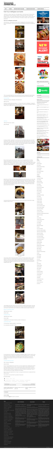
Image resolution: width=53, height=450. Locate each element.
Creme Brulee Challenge (40, 178)
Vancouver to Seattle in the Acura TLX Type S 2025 (19, 388)
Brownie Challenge (39, 168)
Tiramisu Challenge (39, 280)
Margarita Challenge (39, 242)
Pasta (10, 428)
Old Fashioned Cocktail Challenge (41, 251)
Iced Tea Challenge (39, 185)
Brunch (10, 405)
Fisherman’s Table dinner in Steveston (41, 111)
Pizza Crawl (38, 259)
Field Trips (7, 378)
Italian (5, 420)
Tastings (10, 8)
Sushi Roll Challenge (39, 202)
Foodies (5, 416)
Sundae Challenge (39, 274)
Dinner (5, 411)
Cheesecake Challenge (40, 204)
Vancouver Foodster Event (8, 438)
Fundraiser (10, 416)
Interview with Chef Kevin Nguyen (20, 415)
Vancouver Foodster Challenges (19, 8)
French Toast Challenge (40, 228)
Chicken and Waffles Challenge (41, 205)
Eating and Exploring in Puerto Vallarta (41, 119)
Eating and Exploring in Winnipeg (41, 114)
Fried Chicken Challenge (40, 182)
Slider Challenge (39, 268)
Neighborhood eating (7, 423)
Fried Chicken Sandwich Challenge (41, 230)
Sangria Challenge (39, 266)
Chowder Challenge (39, 210)
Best (9, 404)
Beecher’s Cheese (8, 380)
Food (9, 414)
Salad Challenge (39, 263)
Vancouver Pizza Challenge (31, 426)
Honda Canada (10, 417)
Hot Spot (6, 419)
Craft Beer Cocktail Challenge (40, 219)
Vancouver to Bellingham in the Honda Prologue (30, 388)
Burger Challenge (39, 169)
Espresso (5, 414)
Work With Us (38, 283)
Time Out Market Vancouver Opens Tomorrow (42, 136)
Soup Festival (38, 269)
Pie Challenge (38, 193)
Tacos (10, 432)
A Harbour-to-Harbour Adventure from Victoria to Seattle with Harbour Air (9, 388)
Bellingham (13, 380)
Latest (6, 8)
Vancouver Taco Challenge (31, 419)
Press (37, 262)
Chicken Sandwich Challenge (40, 207)
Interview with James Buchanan (21, 404)
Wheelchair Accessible (7, 441)
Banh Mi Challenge (39, 163)
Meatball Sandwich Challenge (40, 245)
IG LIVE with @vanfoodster (40, 239)
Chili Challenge (39, 176)
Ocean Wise (6, 428)
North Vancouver (6, 426)
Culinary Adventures (40, 8)
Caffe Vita (17, 380)
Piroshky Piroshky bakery (21, 381)
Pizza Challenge (39, 257)
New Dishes (6, 425)
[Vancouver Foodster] (10, 5)
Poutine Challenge (39, 260)
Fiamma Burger (6, 98)
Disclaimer (38, 160)
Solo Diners (6, 432)
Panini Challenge (39, 254)
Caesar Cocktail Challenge (40, 171)
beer (5, 404)
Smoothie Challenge (39, 199)
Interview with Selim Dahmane (20, 425)
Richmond (9, 429)
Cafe (5, 407)
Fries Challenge (39, 184)
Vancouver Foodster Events (30, 8)
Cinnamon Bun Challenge (40, 211)
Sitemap (38, 159)
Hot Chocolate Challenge (40, 236)
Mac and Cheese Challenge (40, 187)
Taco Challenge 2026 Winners (40, 126)
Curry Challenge (39, 222)
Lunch (5, 422)
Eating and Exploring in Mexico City (41, 123)
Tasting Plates (38, 277)
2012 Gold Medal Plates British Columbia (28, 384)
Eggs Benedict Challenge (40, 225)
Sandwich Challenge (39, 265)
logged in (10, 396)
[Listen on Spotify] (43, 93)
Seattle (27, 381)
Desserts (12, 410)
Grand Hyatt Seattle (7, 321)
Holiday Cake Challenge (40, 233)
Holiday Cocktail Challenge (40, 234)
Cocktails (9, 407)
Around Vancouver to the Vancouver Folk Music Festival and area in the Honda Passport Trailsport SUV (43, 102)
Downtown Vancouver (7, 413)
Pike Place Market (14, 381)
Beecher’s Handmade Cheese (9, 309)
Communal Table (6, 410)
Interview (10, 419)
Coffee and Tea (6, 408)
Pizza (5, 429)
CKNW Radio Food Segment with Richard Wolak (43, 213)
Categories (38, 174)
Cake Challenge (39, 172)
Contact (38, 216)
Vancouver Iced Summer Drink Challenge (42, 109)
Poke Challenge (39, 196)
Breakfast (6, 405)
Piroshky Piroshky (7, 314)
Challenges (38, 175)
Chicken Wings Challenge (40, 208)
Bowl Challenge (39, 165)
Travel (13, 378)
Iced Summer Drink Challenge (40, 237)
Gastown (5, 417)
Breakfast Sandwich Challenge (41, 166)
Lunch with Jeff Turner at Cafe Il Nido (10, 384)
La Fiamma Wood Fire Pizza (8, 360)
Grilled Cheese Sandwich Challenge (41, 231)
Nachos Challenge (39, 190)
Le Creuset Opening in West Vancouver (42, 104)
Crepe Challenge (39, 179)
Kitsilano (9, 420)
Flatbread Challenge (39, 181)
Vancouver (6, 435)
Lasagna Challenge (39, 240)
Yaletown (5, 444)
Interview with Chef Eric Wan (19, 418)
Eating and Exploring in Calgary (41, 115)
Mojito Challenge (39, 248)
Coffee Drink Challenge (40, 214)
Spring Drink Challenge (40, 271)
